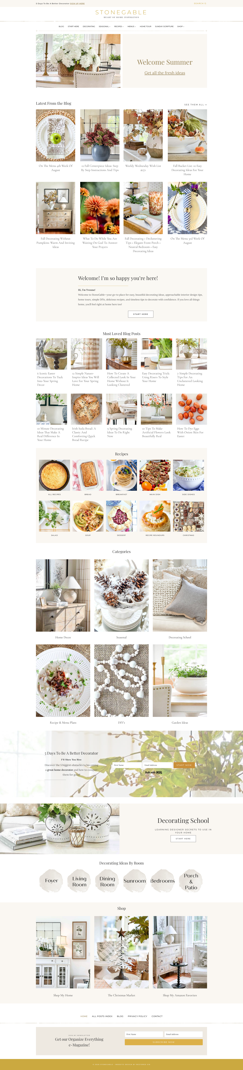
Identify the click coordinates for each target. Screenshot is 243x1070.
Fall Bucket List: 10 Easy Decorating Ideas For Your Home (187, 170)
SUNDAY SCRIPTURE (164, 26)
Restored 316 (143, 1064)
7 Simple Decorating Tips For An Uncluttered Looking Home (190, 379)
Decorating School (180, 637)
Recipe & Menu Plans (63, 722)
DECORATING (89, 26)
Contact (157, 1016)
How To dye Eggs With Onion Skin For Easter (190, 432)
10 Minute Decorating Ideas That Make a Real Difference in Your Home (50, 434)
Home (84, 1016)
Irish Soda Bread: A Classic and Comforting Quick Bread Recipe (84, 434)
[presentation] (55, 135)
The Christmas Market (121, 995)
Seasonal (121, 637)
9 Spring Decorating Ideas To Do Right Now (119, 432)
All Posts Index (102, 1016)
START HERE (73, 26)
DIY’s (121, 722)
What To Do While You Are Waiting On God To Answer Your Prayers (99, 243)
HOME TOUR (145, 26)
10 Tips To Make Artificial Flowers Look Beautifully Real (156, 432)
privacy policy (137, 1016)
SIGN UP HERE (77, 3)
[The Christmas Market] (121, 952)
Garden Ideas (180, 722)
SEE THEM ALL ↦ (195, 104)
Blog (120, 1016)
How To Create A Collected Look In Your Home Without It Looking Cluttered (121, 379)
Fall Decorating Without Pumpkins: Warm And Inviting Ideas (55, 243)
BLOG (61, 26)
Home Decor (63, 637)
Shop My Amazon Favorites (180, 995)
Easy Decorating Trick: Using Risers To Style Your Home (156, 377)
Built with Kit (153, 772)
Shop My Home (63, 995)
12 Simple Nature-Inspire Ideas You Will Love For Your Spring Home (85, 379)
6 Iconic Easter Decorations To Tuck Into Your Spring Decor (50, 379)
